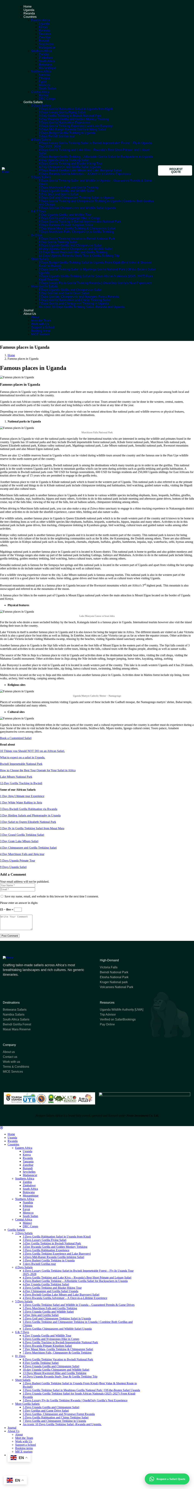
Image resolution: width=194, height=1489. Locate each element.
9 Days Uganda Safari (13, 867)
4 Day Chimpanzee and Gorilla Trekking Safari (28, 847)
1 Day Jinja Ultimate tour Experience (22, 796)
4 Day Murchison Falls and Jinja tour (22, 854)
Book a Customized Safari (15, 738)
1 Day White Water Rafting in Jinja (21, 802)
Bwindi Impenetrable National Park (21, 763)
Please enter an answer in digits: (19, 902)
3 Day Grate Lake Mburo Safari (19, 841)
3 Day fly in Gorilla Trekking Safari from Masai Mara (32, 828)
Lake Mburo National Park (16, 776)
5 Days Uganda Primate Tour (17, 860)
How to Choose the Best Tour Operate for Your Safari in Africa (38, 770)
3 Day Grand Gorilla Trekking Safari (22, 834)
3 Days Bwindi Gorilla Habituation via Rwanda (28, 809)
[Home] (7, 171)
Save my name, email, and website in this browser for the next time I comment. (52, 896)
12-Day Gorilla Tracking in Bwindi (21, 783)
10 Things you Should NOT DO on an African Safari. (32, 751)
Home (11, 355)
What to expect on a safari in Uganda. (22, 757)
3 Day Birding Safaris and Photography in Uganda (30, 815)
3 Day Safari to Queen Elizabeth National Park (28, 821)
